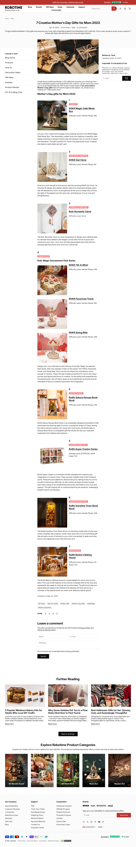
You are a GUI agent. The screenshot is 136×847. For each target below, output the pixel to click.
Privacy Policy (84, 628)
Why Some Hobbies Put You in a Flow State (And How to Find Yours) (68, 711)
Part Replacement (38, 812)
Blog (12, 18)
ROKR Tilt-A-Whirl (78, 265)
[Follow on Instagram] (91, 822)
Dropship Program (63, 815)
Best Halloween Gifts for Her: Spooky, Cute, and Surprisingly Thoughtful (111, 711)
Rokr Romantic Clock (80, 211)
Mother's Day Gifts (78, 603)
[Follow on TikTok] (103, 822)
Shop (30, 7)
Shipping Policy (37, 815)
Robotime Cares (11, 815)
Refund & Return (37, 818)
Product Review (12, 87)
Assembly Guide (37, 828)
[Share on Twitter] (49, 614)
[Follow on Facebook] (84, 822)
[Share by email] (57, 614)
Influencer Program (64, 806)
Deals (60, 7)
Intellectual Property (53, 841)
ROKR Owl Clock (77, 160)
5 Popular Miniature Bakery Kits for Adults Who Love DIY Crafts (23, 711)
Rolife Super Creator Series (83, 449)
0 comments (82, 27)
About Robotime (11, 806)
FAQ (32, 806)
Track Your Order (38, 809)
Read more (9, 724)
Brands (39, 7)
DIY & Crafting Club (13, 92)
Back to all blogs (68, 734)
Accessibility (42, 841)
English (100, 827)
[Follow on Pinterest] (95, 822)
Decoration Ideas (12, 72)
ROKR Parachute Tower (81, 298)
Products (9, 62)
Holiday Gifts (64, 603)
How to (8, 67)
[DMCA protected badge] (66, 841)
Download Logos (63, 824)
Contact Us (35, 824)
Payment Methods (38, 821)
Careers (59, 818)
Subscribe (124, 815)
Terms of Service (44, 630)
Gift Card (8, 821)
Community (56, 10)
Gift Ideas (50, 7)
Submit (43, 656)
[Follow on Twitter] (88, 822)
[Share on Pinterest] (53, 614)
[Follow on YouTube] (99, 822)
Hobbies (8, 82)
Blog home (10, 58)
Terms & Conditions (32, 841)
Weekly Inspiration (44, 607)
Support (81, 7)
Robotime (13, 841)
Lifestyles (70, 7)
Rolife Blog (91, 603)
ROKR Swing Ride (78, 332)
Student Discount (63, 812)
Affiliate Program (63, 809)
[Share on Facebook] (46, 614)
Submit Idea (61, 821)
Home (7, 18)
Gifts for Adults (52, 603)
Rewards (8, 818)
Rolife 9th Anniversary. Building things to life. (68, 2)
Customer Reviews (12, 809)
